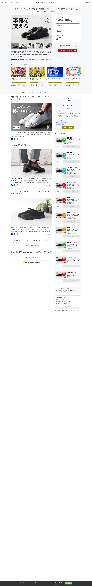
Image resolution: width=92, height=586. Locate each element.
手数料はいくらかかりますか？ (61, 299)
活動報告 (23, 92)
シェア (21, 59)
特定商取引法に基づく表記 (61, 124)
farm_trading (40, 11)
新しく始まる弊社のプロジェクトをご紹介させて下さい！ (31, 252)
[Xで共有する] (12, 139)
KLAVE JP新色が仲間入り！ (20, 145)
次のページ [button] (37, 262)
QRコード (49, 59)
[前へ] (12, 29)
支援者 (31, 92)
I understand (68, 583)
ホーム (15, 92)
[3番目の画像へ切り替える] (31, 46)
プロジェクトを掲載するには (40, 2)
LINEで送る (28, 59)
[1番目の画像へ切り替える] (15, 46)
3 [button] (28, 262)
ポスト (15, 59)
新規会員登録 (87, 2)
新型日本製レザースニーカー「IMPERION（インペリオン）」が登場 (30, 98)
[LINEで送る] (17, 139)
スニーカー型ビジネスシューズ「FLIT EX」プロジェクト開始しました (31, 192)
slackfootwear (60, 120)
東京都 (53, 11)
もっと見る (48, 139)
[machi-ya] (5, 3)
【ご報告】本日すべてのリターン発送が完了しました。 (30, 240)
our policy (56, 584)
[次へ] (50, 29)
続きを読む (77, 118)
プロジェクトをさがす (52, 2)
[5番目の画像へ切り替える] (48, 46)
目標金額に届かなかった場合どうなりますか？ (63, 301)
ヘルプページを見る (67, 306)
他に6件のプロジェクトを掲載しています (69, 111)
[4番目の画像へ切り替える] (39, 46)
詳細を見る (58, 146)
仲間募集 (39, 92)
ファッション (48, 11)
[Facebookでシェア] (14, 139)
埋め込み (42, 59)
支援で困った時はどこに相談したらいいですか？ (64, 303)
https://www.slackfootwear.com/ (63, 122)
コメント (47, 92)
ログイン (82, 2)
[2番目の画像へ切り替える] (23, 46)
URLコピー (35, 59)
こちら (68, 310)
